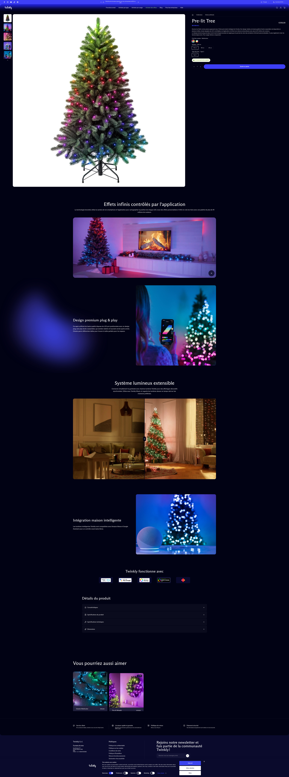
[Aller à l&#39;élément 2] (8, 37)
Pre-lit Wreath (117, 707)
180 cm (202, 47)
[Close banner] (204, 761)
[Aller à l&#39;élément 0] (8, 18)
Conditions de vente (115, 751)
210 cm (210, 47)
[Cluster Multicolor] (90, 687)
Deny (190, 773)
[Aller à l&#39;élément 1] (8, 27)
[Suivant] (138, 2)
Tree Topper (189, 707)
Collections (199, 15)
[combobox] (265, 2)
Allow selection (190, 768)
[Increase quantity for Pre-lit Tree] (201, 66)
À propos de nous (78, 745)
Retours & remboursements (117, 756)
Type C (195, 54)
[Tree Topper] (199, 687)
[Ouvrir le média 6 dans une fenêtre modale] (99, 100)
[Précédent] (101, 2)
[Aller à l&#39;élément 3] (8, 46)
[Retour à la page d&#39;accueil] (192, 15)
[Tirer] (144, 439)
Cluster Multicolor (82, 707)
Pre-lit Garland (153, 707)
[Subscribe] (187, 755)
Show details (160, 773)
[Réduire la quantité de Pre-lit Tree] (193, 66)
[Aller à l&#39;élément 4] (8, 55)
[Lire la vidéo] (144, 247)
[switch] (126, 773)
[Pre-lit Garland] (162, 687)
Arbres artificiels (209, 15)
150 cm (195, 47)
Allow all (190, 763)
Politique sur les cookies (116, 748)
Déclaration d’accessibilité (116, 758)
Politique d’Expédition (115, 753)
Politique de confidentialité (117, 745)
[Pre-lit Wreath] (126, 687)
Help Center (131, 2)
